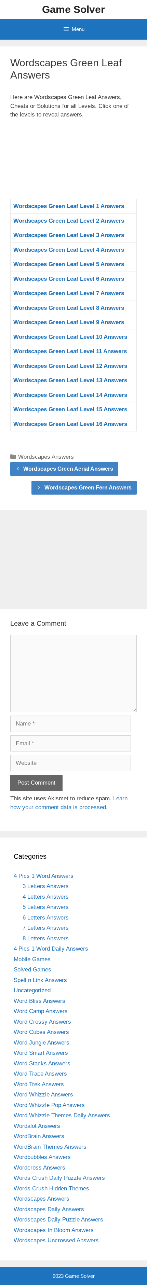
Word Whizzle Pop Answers (49, 1105)
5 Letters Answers (46, 907)
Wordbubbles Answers (42, 1157)
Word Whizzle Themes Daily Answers (62, 1115)
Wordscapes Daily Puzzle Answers (58, 1219)
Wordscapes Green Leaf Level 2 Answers (68, 221)
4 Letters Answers (46, 897)
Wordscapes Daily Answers (49, 1209)
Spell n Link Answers (40, 980)
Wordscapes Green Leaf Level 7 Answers (68, 293)
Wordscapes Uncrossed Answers (56, 1240)
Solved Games (32, 969)
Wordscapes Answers (46, 457)
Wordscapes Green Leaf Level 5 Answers (68, 264)
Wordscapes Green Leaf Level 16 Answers (70, 424)
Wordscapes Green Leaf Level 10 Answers (70, 337)
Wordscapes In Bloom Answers (54, 1230)
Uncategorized (32, 990)
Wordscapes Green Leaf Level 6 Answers (68, 279)
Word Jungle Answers (41, 1042)
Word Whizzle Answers (43, 1094)
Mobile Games (32, 959)
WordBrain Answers (39, 1136)
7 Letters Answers (46, 928)
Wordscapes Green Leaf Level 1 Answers (68, 206)
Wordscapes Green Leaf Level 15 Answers (70, 409)
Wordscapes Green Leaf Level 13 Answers (70, 380)
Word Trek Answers (39, 1084)
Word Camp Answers (41, 1011)
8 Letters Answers (46, 938)
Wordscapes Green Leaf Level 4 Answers (68, 250)
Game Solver (73, 9)
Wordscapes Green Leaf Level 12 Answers (70, 366)
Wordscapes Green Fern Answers (88, 487)
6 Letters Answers (46, 917)
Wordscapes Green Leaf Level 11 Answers (70, 351)
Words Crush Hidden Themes (51, 1188)
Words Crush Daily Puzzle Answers (59, 1178)
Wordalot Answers (37, 1126)
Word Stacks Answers (42, 1063)
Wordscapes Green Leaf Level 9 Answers (68, 322)
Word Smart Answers (41, 1053)
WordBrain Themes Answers (50, 1147)
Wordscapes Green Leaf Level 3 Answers (68, 235)
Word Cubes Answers (41, 1032)
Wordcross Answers (39, 1167)
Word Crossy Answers (42, 1022)
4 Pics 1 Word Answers (44, 876)
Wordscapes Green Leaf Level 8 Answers (68, 308)
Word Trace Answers (40, 1073)
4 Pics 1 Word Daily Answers (51, 948)
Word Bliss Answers (39, 1001)
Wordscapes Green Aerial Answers (68, 469)
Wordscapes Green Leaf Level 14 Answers (70, 395)
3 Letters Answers (46, 886)
